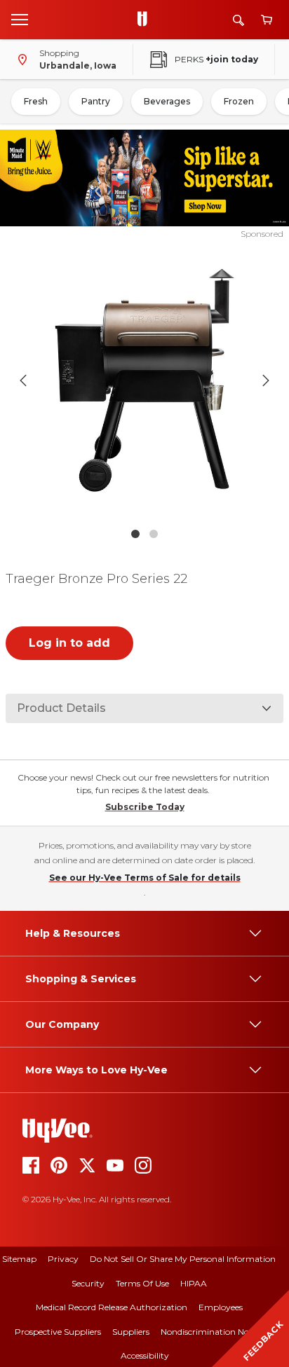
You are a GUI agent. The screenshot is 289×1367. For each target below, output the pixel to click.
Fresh (36, 101)
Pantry (95, 101)
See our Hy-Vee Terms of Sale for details (145, 877)
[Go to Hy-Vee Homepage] (145, 19)
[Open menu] (19, 19)
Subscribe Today (144, 807)
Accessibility (145, 1355)
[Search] (238, 20)
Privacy (63, 1258)
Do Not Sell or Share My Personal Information (183, 1258)
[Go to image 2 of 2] (153, 533)
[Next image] (265, 380)
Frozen (239, 101)
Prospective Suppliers (58, 1331)
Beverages (167, 101)
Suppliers (130, 1331)
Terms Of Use (142, 1283)
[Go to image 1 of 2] (135, 533)
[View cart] (266, 20)
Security (88, 1283)
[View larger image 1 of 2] (145, 380)
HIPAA (193, 1283)
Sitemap (19, 1258)
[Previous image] (23, 380)
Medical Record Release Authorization (111, 1307)
